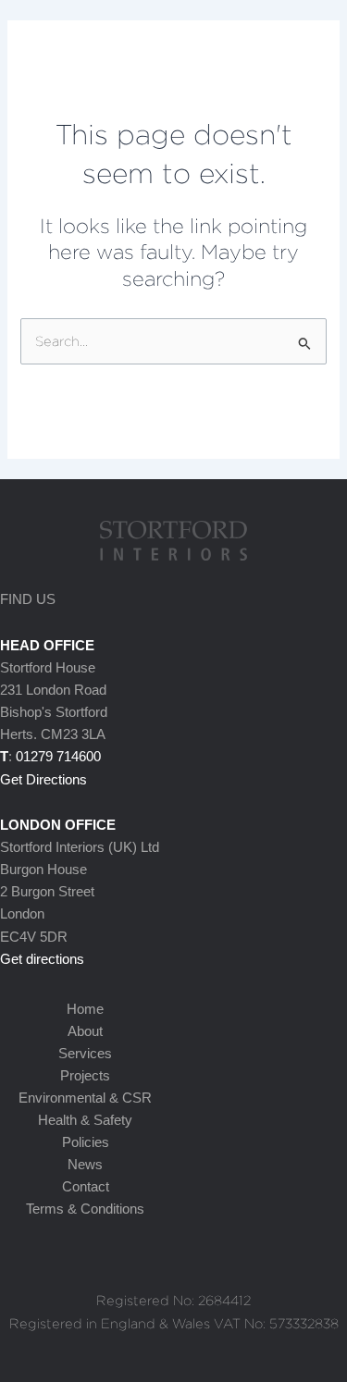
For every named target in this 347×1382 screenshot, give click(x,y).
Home (85, 1009)
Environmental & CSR (85, 1098)
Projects (85, 1075)
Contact (85, 1186)
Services (85, 1053)
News (85, 1164)
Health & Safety (85, 1120)
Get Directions (43, 779)
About (85, 1031)
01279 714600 (58, 756)
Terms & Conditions (85, 1209)
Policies (85, 1142)
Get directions (42, 959)
